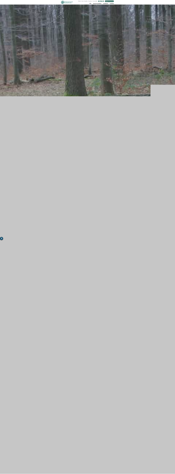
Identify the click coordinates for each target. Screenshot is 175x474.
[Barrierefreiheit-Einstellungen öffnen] (1, 238)
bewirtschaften (97, 3)
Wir (90, 3)
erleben (112, 3)
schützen (105, 3)
